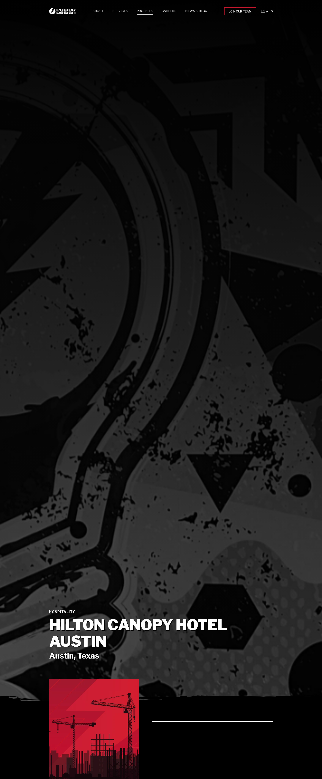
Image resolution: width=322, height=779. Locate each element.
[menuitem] (120, 12)
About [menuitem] (98, 11)
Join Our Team (240, 11)
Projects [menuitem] (145, 11)
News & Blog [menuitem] (196, 11)
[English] (263, 11)
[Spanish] (271, 11)
